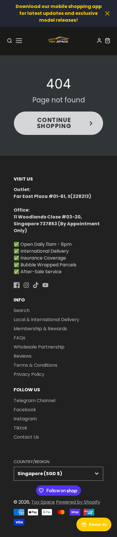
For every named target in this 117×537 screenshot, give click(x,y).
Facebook (25, 409)
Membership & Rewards (40, 328)
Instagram (25, 419)
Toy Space (43, 502)
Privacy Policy (29, 374)
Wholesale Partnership (39, 347)
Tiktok (20, 428)
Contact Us (26, 437)
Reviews (23, 356)
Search (22, 310)
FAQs (19, 338)
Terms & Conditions (35, 365)
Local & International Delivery (46, 319)
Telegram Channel (34, 400)
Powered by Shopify (78, 502)
